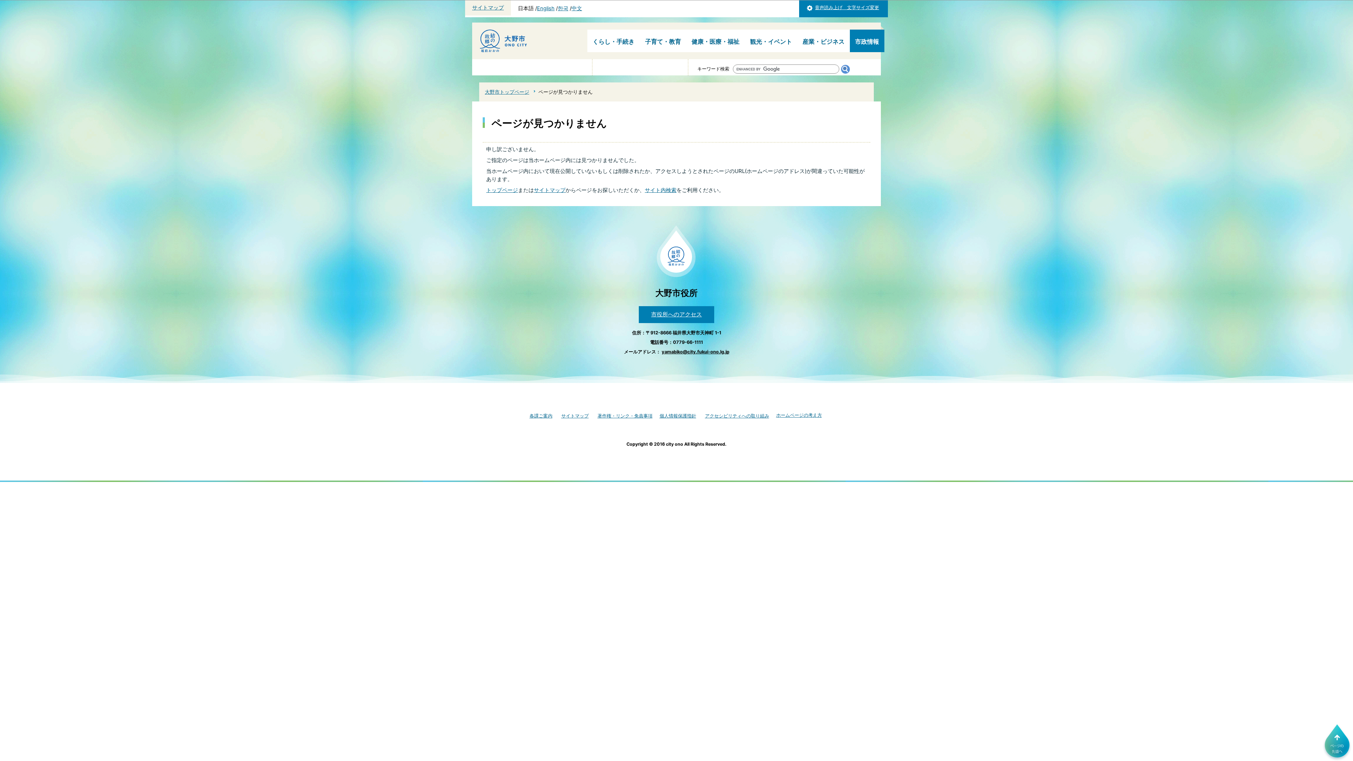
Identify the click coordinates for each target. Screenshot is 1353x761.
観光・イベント (771, 41)
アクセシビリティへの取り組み (737, 416)
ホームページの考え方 (799, 415)
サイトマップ (488, 8)
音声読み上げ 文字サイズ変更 (847, 7)
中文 (577, 8)
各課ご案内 (541, 416)
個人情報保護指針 (678, 416)
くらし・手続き (614, 41)
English (546, 8)
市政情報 (867, 41)
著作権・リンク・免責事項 (625, 416)
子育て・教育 (663, 41)
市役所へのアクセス (676, 314)
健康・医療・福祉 (716, 41)
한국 (563, 8)
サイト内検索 (660, 190)
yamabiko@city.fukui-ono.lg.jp (695, 351)
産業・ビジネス (824, 41)
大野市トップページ (507, 92)
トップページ (502, 190)
